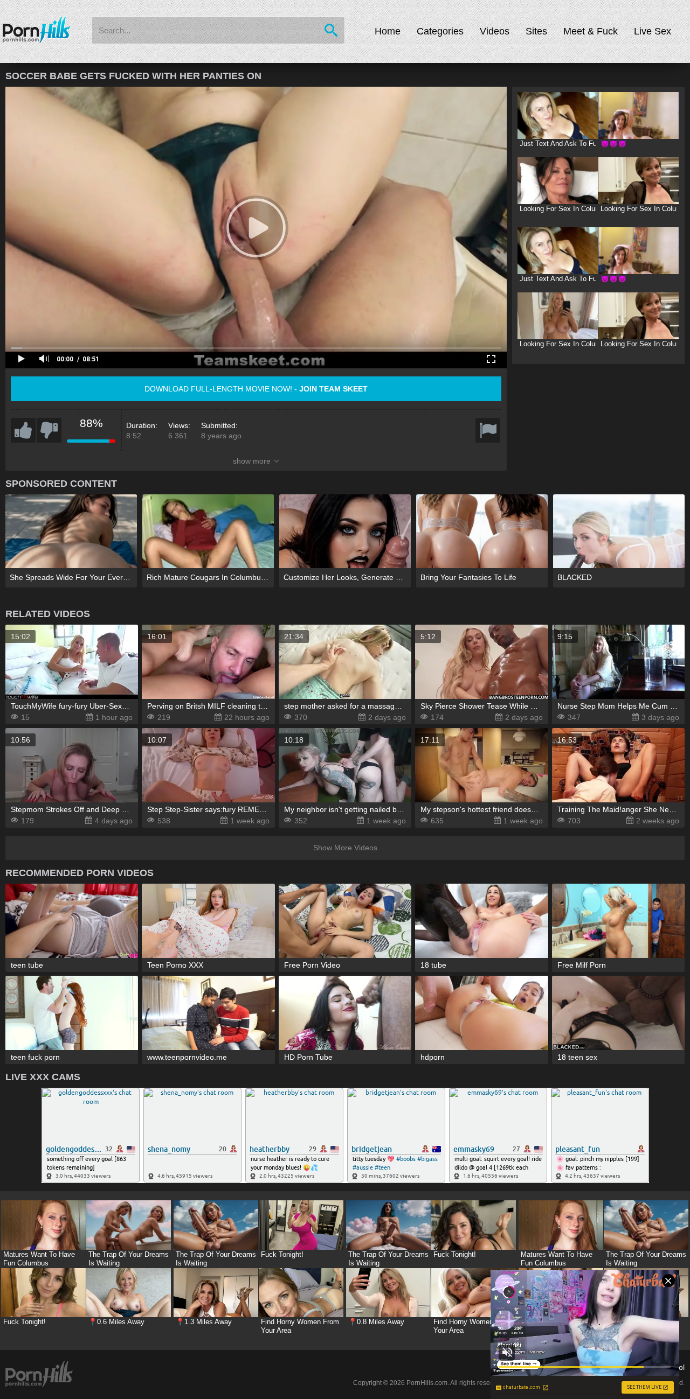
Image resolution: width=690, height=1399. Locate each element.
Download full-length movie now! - (256, 388)
